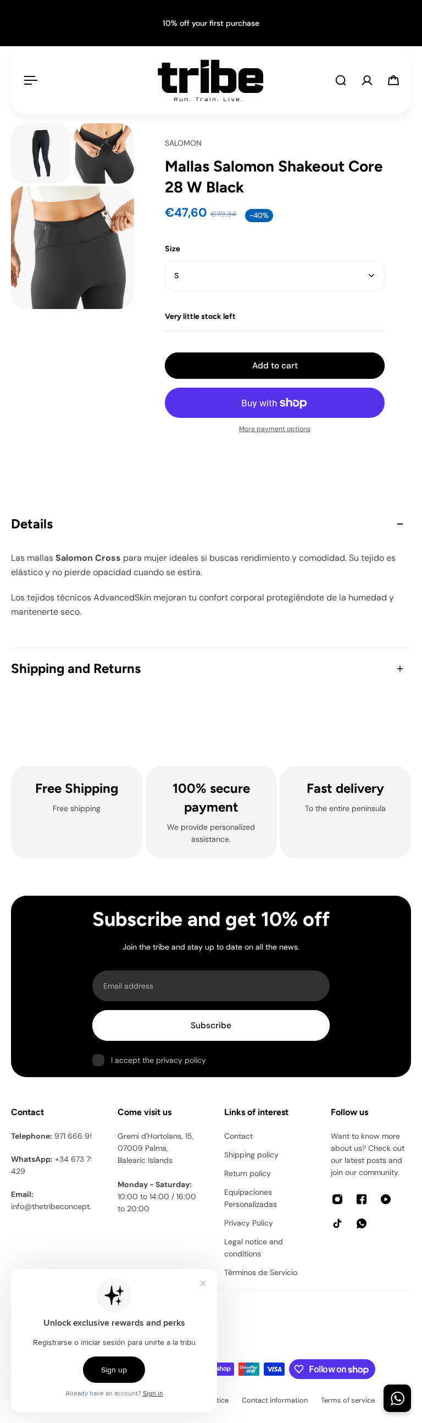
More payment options (274, 428)
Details (32, 524)
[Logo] (210, 80)
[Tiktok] (337, 1223)
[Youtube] (386, 1199)
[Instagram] (337, 1199)
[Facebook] (361, 1199)
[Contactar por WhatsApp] (397, 1398)
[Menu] (29, 80)
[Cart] (393, 80)
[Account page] (367, 80)
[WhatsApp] (361, 1223)
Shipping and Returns (76, 668)
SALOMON (183, 143)
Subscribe (211, 1025)
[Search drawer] (340, 80)
